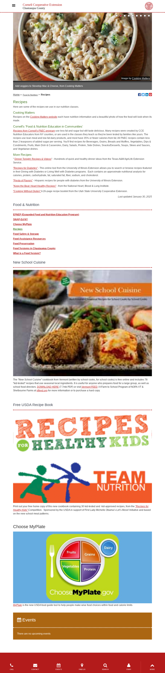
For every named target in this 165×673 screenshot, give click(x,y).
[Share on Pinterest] (150, 95)
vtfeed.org (42, 390)
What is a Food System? (27, 253)
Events (28, 619)
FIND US (82, 669)
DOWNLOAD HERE (48, 386)
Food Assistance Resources (29, 238)
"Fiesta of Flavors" (23, 180)
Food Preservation (23, 243)
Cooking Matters (141, 78)
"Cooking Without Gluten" (27, 191)
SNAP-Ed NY (20, 219)
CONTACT (35, 669)
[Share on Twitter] (143, 95)
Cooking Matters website (43, 116)
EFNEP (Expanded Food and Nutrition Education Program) (46, 214)
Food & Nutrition (30, 95)
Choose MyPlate (22, 224)
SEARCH (105, 669)
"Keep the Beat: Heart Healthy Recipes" (34, 186)
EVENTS (59, 669)
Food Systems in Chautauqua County (34, 248)
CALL (12, 669)
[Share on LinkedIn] (146, 95)
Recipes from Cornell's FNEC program (34, 130)
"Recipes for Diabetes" (25, 168)
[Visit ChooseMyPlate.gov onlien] (82, 567)
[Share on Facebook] (139, 95)
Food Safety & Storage (26, 234)
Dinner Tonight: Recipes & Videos (32, 159)
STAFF (128, 669)
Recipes (18, 229)
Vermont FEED (89, 386)
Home (16, 94)
